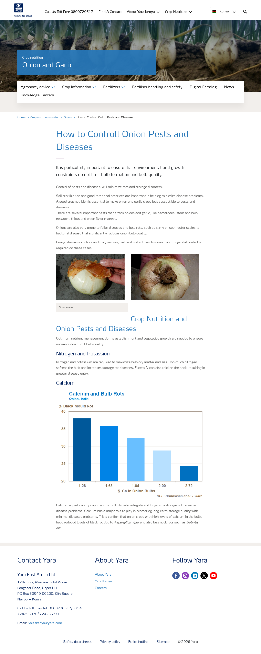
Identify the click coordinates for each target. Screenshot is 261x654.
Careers (101, 588)
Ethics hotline (138, 642)
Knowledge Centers (37, 95)
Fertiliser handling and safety (157, 87)
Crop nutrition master (44, 117)
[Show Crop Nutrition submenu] (190, 11)
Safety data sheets (77, 642)
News (229, 87)
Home (21, 117)
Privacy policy (110, 642)
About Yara (103, 574)
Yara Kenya (103, 581)
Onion (68, 117)
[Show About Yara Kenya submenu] (158, 11)
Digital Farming (203, 87)
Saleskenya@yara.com (45, 623)
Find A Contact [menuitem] (110, 12)
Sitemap (163, 642)
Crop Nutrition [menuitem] (176, 12)
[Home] (23, 10)
